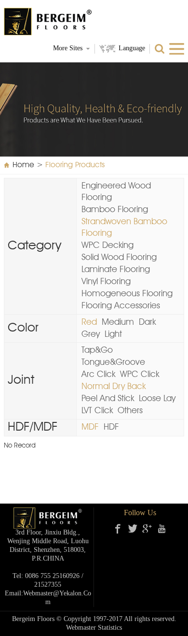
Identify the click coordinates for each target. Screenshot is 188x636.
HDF (111, 427)
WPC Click (139, 374)
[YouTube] (161, 529)
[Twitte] (132, 529)
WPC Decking (107, 245)
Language (132, 48)
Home (23, 165)
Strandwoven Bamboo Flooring (124, 227)
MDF (90, 427)
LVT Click (97, 410)
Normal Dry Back (113, 386)
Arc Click (98, 374)
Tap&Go (97, 350)
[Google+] (147, 529)
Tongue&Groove (113, 362)
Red (89, 322)
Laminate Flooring (115, 269)
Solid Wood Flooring (119, 257)
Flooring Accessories (120, 306)
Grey (90, 334)
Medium (118, 322)
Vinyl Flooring (106, 281)
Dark (147, 322)
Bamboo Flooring (114, 209)
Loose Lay (157, 398)
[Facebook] (118, 529)
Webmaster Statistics (94, 628)
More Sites (67, 48)
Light (113, 334)
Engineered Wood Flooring (116, 192)
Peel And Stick (107, 398)
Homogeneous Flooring (127, 293)
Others (130, 410)
